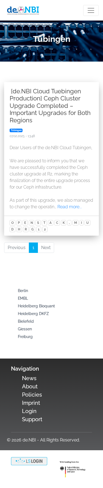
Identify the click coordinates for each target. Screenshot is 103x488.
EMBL (23, 298)
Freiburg (25, 336)
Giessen (25, 329)
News (29, 378)
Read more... (69, 206)
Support (32, 419)
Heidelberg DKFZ (33, 313)
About (30, 386)
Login (29, 411)
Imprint (31, 403)
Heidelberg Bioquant (36, 306)
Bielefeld (26, 321)
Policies (32, 394)
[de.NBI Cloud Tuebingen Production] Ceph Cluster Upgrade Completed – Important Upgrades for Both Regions (50, 106)
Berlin (23, 290)
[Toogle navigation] (91, 10)
